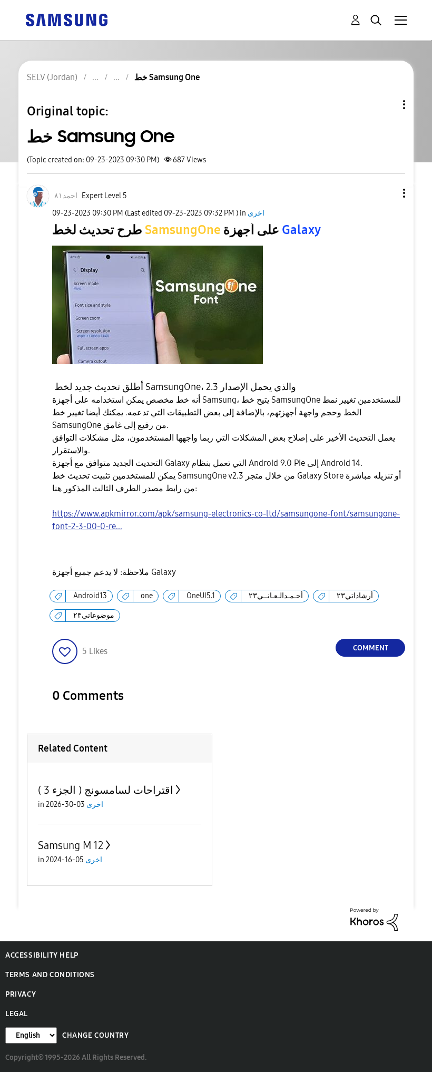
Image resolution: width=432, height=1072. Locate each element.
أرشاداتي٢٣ (355, 595)
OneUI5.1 (200, 595)
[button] (387, 193)
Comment (370, 648)
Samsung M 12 (70, 845)
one (147, 595)
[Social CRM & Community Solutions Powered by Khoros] (374, 919)
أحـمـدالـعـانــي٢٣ (276, 595)
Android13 (90, 595)
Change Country (95, 1035)
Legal (16, 1013)
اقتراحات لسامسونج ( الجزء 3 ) (105, 790)
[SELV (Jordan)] (66, 19)
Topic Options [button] (386, 104)
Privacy (20, 994)
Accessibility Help (41, 955)
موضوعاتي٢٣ (93, 615)
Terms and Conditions (50, 974)
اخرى (256, 213)
